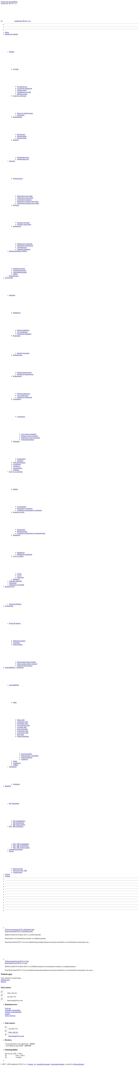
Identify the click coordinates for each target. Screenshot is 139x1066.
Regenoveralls (21, 138)
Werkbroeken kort (23, 159)
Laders (19, 574)
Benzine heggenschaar (24, 372)
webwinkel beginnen (57, 1064)
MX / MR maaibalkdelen (21, 844)
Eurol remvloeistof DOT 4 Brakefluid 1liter (19, 931)
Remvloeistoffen (22, 729)
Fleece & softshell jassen (25, 113)
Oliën (15, 702)
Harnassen (20, 577)
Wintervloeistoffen (23, 736)
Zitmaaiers (16, 441)
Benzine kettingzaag (23, 394)
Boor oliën (20, 734)
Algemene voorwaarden (12, 1010)
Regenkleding (17, 117)
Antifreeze (24, 759)
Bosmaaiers (16, 336)
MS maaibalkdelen (19, 821)
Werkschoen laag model (24, 196)
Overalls (15, 69)
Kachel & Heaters (14, 623)
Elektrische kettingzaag (24, 397)
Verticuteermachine (19, 462)
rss (35, 1064)
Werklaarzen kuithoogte (24, 244)
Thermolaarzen (22, 247)
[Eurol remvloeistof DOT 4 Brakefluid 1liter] (71, 921)
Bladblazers (17, 313)
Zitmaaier (20, 461)
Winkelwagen (5, 980)
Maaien (15, 489)
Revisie (11, 851)
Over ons (8, 1008)
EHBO (15, 274)
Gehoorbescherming (19, 270)
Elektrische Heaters (19, 641)
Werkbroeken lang (23, 157)
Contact (7, 874)
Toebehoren (13, 767)
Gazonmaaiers (21, 507)
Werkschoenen (17, 178)
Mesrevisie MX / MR (20, 870)
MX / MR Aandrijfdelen (21, 846)
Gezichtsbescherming (20, 272)
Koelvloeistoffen (26, 754)
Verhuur (7, 876)
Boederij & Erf (9, 586)
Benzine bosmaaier (23, 353)
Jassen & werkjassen (19, 96)
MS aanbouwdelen (19, 824)
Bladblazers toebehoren (24, 554)
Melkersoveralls (22, 94)
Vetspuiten (16, 784)
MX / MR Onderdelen (16, 826)
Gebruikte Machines (15, 581)
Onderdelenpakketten (16, 849)
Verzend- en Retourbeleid (13, 1012)
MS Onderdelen (14, 803)
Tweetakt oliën (22, 727)
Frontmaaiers (21, 459)
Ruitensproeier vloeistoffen (29, 756)
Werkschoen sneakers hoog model (28, 203)
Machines (12, 295)
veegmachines (17, 468)
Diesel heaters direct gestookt (26, 662)
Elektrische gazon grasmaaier (30, 438)
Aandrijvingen (17, 872)
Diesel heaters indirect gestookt (27, 664)
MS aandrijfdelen (18, 823)
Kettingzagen (17, 376)
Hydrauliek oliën (22, 723)
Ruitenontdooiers (26, 757)
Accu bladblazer (22, 332)
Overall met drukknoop (24, 88)
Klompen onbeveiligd (24, 224)
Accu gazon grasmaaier (28, 434)
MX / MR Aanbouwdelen (21, 847)
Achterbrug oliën (22, 722)
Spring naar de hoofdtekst (9, 2)
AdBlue (15, 765)
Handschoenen (14, 276)
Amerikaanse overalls (24, 92)
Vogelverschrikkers (15, 604)
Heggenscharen (22, 531)
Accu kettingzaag (22, 395)
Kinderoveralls (22, 90)
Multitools (16, 579)
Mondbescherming (19, 268)
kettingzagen (21, 530)
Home (7, 32)
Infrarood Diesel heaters (24, 666)
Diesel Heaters (17, 644)
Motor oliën (21, 720)
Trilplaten (16, 470)
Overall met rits (22, 87)
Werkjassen (20, 115)
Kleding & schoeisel (11, 34)
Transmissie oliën (22, 731)
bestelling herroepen (43, 1064)
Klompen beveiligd (23, 223)
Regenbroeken (21, 136)
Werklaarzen (17, 226)
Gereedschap (9, 606)
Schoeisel (12, 161)
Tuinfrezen (16, 466)
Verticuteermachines (27, 439)
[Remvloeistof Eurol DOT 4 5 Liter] (71, 952)
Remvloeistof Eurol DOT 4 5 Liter (16, 963)
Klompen (16, 205)
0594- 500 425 (13, 1032)
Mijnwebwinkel (79, 1064)
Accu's (19, 575)
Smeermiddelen (14, 685)
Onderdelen (12, 583)
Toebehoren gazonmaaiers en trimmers (29, 510)
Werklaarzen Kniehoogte (25, 246)
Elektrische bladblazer (24, 334)
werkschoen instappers (24, 200)
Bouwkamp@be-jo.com (16, 1036)
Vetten (15, 761)
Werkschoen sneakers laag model (27, 201)
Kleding (11, 52)
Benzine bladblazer (23, 330)
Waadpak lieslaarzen (23, 249)
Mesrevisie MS (18, 869)
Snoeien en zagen (18, 512)
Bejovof (3, 982)
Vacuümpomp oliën (23, 725)
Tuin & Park (9, 278)
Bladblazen (16, 535)
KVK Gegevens (10, 1015)
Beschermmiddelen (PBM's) (18, 251)
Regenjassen (21, 134)
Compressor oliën (22, 733)
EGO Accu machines (16, 472)
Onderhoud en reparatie (16, 585)
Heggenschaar (17, 355)
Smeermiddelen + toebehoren (14, 667)
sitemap (30, 1064)
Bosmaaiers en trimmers (24, 508)
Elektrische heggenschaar (25, 374)
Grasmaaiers (17, 399)
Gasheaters (16, 643)
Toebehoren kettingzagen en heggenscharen (31, 533)
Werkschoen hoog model (25, 198)
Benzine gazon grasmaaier (29, 436)
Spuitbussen (17, 763)
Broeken (16, 140)
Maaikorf (8, 786)
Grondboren (17, 464)
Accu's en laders (18, 556)
